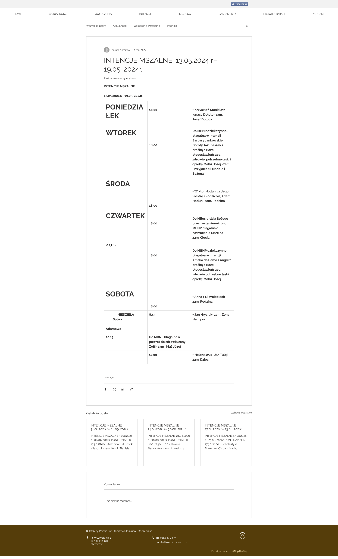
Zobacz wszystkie (241, 412)
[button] (247, 25)
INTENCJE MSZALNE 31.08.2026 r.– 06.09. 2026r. (110, 427)
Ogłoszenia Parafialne (147, 25)
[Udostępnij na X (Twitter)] (114, 389)
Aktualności (120, 25)
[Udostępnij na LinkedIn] (122, 389)
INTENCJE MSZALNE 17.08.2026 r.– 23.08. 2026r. (223, 427)
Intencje (172, 25)
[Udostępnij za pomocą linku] (131, 389)
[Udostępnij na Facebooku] (105, 389)
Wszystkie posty (96, 25)
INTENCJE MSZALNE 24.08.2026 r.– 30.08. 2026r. (167, 427)
